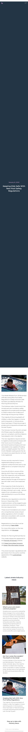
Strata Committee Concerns (13, 543)
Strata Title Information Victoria (14, 545)
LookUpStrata (17, 555)
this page (15, 530)
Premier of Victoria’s (10, 540)
